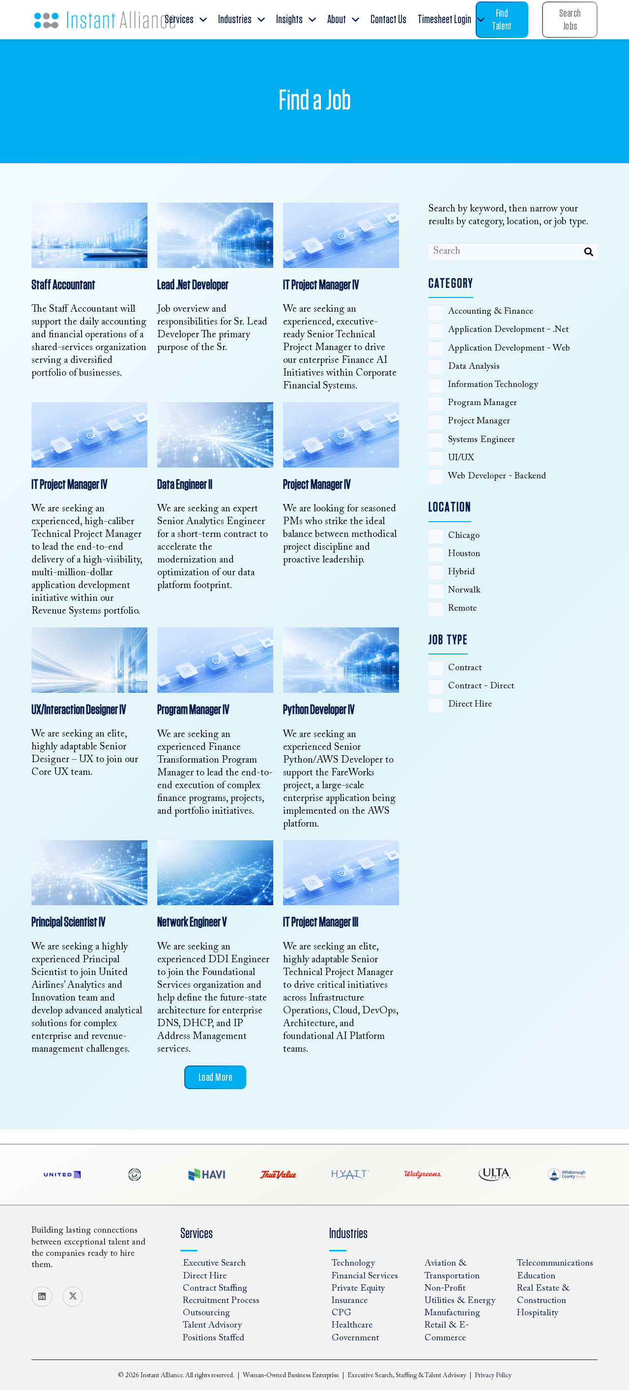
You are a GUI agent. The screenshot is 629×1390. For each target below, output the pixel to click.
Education (536, 1276)
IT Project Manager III (320, 922)
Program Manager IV (193, 710)
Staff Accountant (63, 285)
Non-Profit (445, 1288)
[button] (203, 20)
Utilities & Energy (460, 1301)
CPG (341, 1313)
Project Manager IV (317, 485)
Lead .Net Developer (193, 285)
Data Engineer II (184, 485)
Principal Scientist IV (68, 922)
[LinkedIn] (42, 1296)
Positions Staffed (213, 1338)
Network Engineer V (192, 922)
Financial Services (365, 1276)
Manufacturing (452, 1313)
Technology (353, 1264)
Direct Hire (205, 1276)
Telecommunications (555, 1264)
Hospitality (537, 1313)
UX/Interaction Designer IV (78, 710)
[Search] (589, 251)
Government (355, 1338)
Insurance (350, 1301)
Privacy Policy (493, 1375)
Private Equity (358, 1288)
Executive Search (214, 1264)
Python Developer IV (319, 710)
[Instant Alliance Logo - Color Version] (104, 19)
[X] (73, 1296)
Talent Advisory (212, 1326)
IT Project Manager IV (321, 285)
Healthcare (352, 1326)
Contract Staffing (215, 1288)
